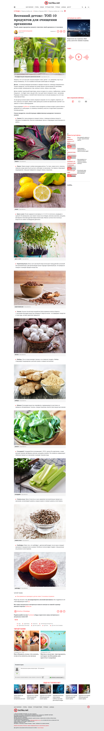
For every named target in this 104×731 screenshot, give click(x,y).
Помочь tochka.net (26, 11)
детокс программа (57, 625)
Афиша (63, 7)
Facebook (31, 615)
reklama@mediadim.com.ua (35, 720)
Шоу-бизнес (29, 7)
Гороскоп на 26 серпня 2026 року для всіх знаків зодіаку (45, 697)
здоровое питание (23, 625)
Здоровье (17, 38)
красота (35, 623)
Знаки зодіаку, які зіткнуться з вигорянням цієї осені (19, 697)
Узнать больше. (40, 727)
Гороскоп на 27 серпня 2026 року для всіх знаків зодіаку (32, 697)
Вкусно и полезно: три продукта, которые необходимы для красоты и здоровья (53, 656)
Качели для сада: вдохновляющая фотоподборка (81, 172)
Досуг (69, 7)
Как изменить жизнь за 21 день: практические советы (83, 139)
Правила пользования (18, 725)
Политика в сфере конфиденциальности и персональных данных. (36, 725)
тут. (29, 601)
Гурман (57, 7)
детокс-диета (37, 625)
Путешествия (49, 7)
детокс (46, 625)
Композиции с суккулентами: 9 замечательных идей (82, 150)
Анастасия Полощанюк (25, 31)
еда (19, 623)
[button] (85, 7)
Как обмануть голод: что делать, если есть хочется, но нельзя (26, 655)
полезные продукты (47, 623)
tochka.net (26, 106)
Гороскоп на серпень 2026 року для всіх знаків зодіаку (78, 40)
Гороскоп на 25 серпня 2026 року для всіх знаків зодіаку (71, 697)
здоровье (26, 623)
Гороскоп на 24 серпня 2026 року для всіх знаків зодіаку (84, 697)
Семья (42, 7)
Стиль (37, 7)
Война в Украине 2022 (40, 11)
